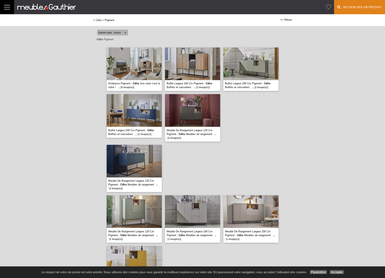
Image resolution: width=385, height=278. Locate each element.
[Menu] (7, 7)
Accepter (336, 272)
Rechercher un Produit (361, 7)
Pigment (109, 20)
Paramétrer (318, 272)
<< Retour (286, 19)
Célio (98, 20)
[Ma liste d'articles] (328, 7)
